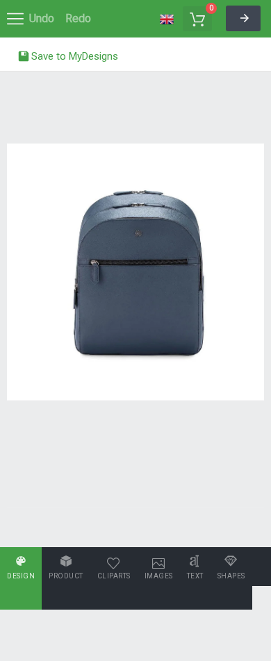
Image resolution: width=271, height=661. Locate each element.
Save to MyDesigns (73, 56)
